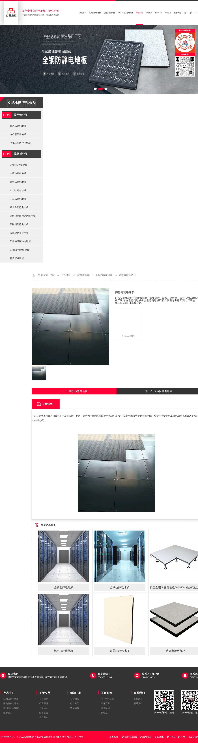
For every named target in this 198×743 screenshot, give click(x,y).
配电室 (104, 713)
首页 (53, 275)
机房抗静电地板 (63, 650)
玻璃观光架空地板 (19, 233)
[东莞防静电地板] (119, 645)
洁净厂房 (105, 703)
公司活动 (43, 708)
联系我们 (177, 13)
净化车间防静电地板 (125, 13)
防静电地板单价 (127, 275)
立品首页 (82, 13)
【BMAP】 (171, 737)
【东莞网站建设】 (129, 737)
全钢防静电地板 (18, 173)
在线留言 (138, 699)
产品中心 (139, 13)
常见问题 (74, 708)
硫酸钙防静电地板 (19, 224)
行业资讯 (74, 703)
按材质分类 (21, 153)
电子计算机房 (107, 699)
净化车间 (105, 708)
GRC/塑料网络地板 (19, 250)
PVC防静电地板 (18, 190)
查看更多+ (8, 713)
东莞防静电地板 (119, 650)
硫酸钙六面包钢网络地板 (22, 216)
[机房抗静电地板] (64, 645)
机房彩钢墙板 (17, 258)
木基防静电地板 (18, 199)
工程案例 (149, 13)
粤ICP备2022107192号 (72, 737)
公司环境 (43, 703)
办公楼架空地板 (109, 13)
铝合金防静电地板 (19, 207)
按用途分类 (21, 114)
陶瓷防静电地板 (18, 182)
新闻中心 (158, 13)
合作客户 (43, 717)
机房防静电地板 (95, 13)
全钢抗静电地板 (119, 587)
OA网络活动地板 (18, 165)
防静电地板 (145, 416)
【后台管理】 (145, 737)
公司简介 (43, 699)
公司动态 (74, 699)
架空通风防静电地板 (20, 241)
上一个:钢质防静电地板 (74, 391)
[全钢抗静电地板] (119, 581)
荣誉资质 (43, 713)
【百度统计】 (158, 737)
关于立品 (168, 13)
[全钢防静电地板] (64, 581)
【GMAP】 (182, 737)
